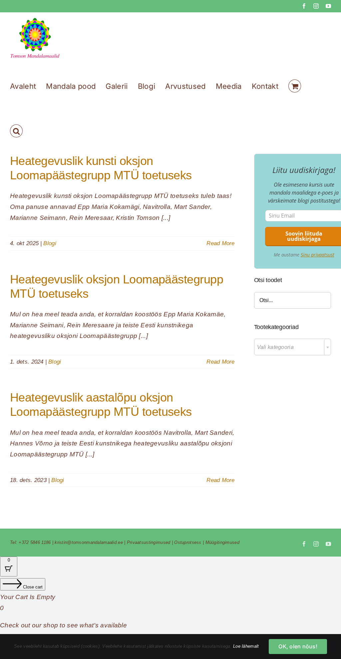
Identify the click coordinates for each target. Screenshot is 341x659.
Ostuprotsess (187, 542)
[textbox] (292, 347)
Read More (220, 243)
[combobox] (292, 347)
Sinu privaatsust (317, 254)
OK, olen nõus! (297, 646)
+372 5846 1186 (35, 542)
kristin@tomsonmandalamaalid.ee (89, 542)
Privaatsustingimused (148, 542)
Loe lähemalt (246, 646)
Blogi (49, 243)
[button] (16, 130)
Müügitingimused (222, 542)
